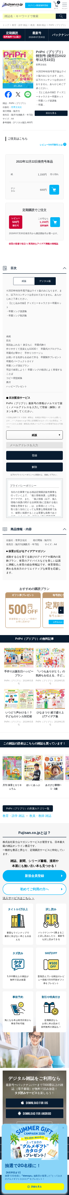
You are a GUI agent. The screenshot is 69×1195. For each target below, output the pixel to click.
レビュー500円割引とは (52, 144)
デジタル (13, 189)
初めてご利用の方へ (34, 889)
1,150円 (42, 174)
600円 (43, 189)
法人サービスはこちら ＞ (18, 898)
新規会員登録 (34, 876)
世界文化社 (16, 107)
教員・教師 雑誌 (38, 25)
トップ (6, 25)
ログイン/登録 (38, 5)
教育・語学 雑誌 (19, 25)
